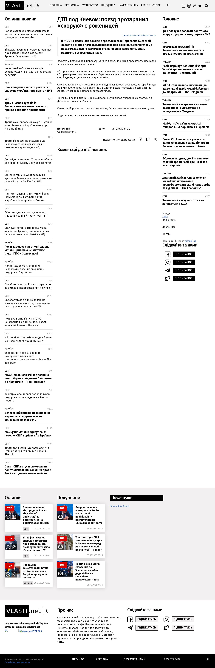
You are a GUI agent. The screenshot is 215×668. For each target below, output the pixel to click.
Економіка (72, 5)
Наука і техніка (128, 5)
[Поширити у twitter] (148, 140)
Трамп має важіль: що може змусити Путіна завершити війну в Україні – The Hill (27, 451)
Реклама (102, 659)
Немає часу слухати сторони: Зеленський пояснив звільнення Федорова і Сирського (25, 269)
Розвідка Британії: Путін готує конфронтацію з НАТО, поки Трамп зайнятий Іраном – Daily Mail (26, 322)
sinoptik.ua (190, 241)
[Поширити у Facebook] (140, 140)
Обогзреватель (66, 131)
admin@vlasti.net (30, 627)
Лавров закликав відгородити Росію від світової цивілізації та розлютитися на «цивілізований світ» (28, 34)
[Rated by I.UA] (12, 631)
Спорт (156, 5)
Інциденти (108, 5)
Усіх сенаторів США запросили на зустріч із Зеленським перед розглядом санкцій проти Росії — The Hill (28, 178)
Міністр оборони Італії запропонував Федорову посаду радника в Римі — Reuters (27, 397)
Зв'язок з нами (134, 659)
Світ (7, 27)
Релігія (145, 5)
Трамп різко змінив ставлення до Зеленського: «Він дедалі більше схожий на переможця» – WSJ (25, 144)
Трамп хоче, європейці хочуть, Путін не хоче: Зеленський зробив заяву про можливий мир (28, 125)
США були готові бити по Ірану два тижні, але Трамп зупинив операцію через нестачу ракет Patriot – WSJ (27, 231)
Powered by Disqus (119, 506)
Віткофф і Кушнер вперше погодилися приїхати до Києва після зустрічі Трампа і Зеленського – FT (28, 53)
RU (168, 5)
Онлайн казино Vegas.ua (17, 662)
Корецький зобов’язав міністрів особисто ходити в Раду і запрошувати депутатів (28, 71)
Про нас (78, 659)
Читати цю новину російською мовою (139, 35)
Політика (56, 5)
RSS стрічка (172, 659)
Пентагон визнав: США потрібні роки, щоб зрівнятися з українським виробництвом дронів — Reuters (27, 197)
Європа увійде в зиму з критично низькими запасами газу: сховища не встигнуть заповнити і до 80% (27, 303)
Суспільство (90, 5)
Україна (9, 64)
